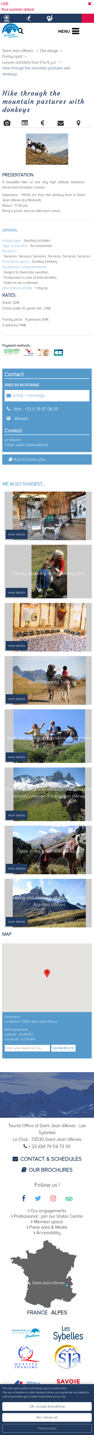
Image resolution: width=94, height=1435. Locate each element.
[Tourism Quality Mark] (26, 1356)
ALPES (59, 1312)
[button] (47, 973)
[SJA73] (68, 1356)
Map (83, 123)
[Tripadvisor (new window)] (69, 1199)
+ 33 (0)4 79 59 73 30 (49, 1146)
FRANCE (37, 1312)
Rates (47, 123)
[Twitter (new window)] (38, 1199)
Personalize (47, 1428)
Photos (11, 123)
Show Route (63, 1048)
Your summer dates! (17, 9)
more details (16, 534)
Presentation (29, 123)
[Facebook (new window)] (24, 1199)
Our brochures (51, 1170)
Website (21, 418)
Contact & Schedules (51, 1159)
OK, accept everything (47, 1406)
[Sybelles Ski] (68, 1333)
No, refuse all (47, 1417)
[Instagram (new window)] (53, 1199)
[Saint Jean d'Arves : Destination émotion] (26, 1333)
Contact (64, 123)
